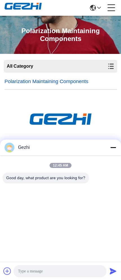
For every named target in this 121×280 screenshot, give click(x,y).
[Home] (60, 126)
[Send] (113, 271)
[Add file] (7, 271)
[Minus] (113, 147)
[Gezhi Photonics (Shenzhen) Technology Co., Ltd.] (23, 8)
